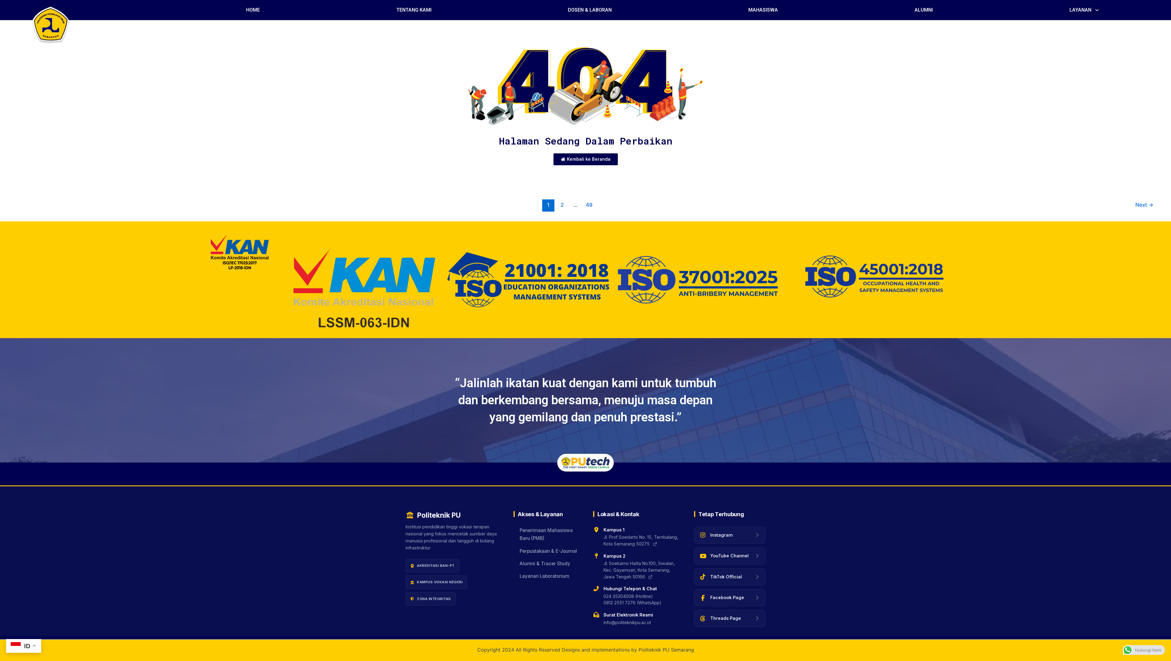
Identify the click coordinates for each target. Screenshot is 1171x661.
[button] (1084, 10)
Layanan (1080, 10)
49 (589, 205)
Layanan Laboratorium (544, 576)
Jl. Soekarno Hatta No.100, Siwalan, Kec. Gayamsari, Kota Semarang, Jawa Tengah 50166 (639, 570)
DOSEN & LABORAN (590, 10)
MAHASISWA (763, 10)
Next (1144, 205)
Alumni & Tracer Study (545, 563)
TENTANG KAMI (414, 10)
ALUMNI (924, 10)
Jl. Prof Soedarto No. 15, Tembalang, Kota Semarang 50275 (640, 541)
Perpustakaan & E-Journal (548, 551)
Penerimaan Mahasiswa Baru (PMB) (546, 534)
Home (253, 10)
